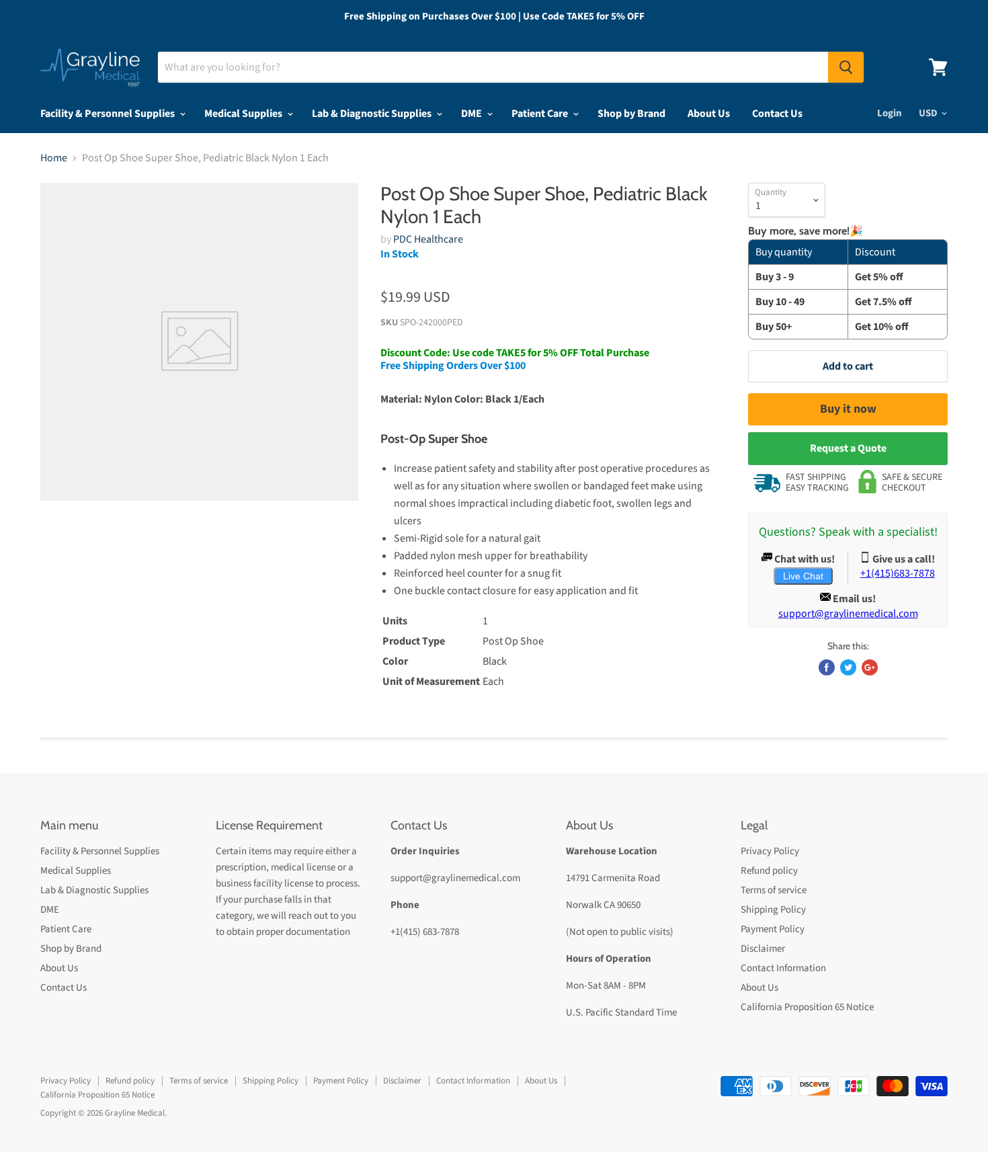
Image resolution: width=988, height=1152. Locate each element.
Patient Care (540, 113)
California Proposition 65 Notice (807, 1007)
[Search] (846, 67)
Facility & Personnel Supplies (108, 113)
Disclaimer (763, 949)
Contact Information (783, 968)
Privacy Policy (770, 851)
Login (889, 113)
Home (53, 158)
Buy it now (848, 409)
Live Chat (803, 576)
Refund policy (769, 871)
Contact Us (777, 113)
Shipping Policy (773, 910)
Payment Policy (773, 929)
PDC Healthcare (428, 239)
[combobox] (493, 67)
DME (472, 113)
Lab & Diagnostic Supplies (373, 113)
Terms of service (774, 890)
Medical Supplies (244, 113)
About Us (709, 113)
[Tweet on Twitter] (848, 667)
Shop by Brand (631, 113)
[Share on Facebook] (827, 667)
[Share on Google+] (870, 667)
